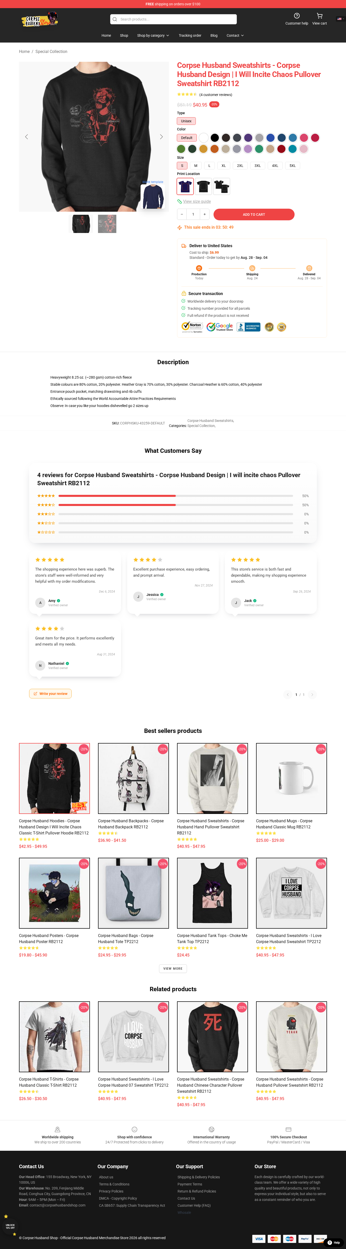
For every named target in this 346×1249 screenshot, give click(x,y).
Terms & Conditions (114, 1184)
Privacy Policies (111, 1191)
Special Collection (51, 51)
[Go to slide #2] (107, 224)
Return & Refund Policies (197, 1191)
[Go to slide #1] (81, 224)
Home (24, 51)
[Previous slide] (27, 136)
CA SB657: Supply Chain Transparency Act (132, 1205)
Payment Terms (190, 1184)
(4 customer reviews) (215, 95)
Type (181, 113)
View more (173, 968)
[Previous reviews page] (287, 694)
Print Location (188, 174)
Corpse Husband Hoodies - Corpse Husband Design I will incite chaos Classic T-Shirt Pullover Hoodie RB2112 (54, 826)
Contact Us (186, 1198)
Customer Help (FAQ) (194, 1205)
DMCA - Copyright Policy (118, 1198)
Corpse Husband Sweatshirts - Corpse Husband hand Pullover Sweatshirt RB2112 (210, 826)
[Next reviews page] (312, 694)
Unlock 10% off (10, 1226)
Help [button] (337, 1242)
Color (181, 129)
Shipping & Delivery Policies (199, 1177)
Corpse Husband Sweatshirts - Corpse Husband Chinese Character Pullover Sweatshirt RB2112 (210, 1085)
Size (180, 157)
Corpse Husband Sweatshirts (210, 421)
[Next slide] (161, 136)
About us (106, 1177)
